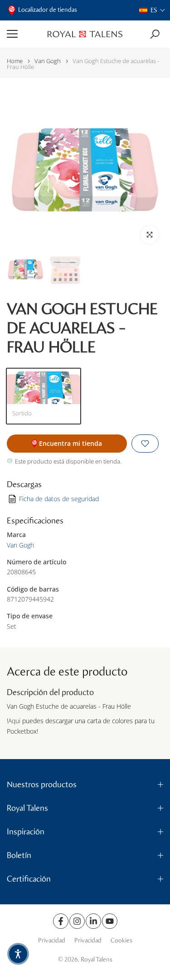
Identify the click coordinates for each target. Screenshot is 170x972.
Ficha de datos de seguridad (59, 498)
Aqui (14, 720)
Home (15, 61)
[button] (152, 10)
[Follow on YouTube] (109, 921)
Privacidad (51, 940)
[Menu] (24, 34)
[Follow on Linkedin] (93, 921)
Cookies (121, 940)
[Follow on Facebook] (60, 921)
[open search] (154, 34)
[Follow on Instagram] (77, 921)
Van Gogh (47, 61)
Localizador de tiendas (47, 10)
